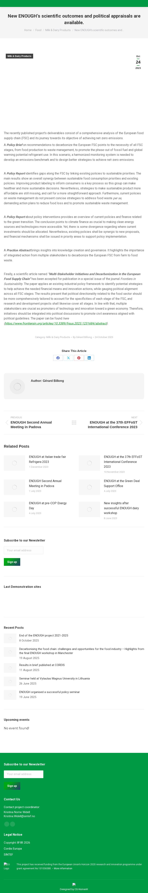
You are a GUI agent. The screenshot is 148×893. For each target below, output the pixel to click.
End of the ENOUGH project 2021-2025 (43, 635)
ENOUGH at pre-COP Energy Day (48, 505)
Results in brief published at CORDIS (42, 665)
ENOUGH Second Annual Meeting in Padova (45, 483)
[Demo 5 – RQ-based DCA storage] (85, 601)
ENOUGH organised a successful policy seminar (49, 692)
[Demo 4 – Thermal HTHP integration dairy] (70, 601)
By (82, 337)
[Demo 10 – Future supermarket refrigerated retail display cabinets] (11, 601)
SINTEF (8, 854)
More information (63, 868)
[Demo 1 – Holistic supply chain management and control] (26, 601)
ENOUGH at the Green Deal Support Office (122, 483)
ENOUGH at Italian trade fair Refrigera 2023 (47, 459)
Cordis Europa (13, 848)
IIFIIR (20, 842)
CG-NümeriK (81, 889)
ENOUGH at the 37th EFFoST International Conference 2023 (123, 462)
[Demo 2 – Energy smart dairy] (41, 601)
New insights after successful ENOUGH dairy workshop (121, 508)
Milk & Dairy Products (19, 56)
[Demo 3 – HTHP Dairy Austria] (55, 601)
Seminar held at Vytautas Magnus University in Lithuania (54, 678)
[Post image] (14, 463)
